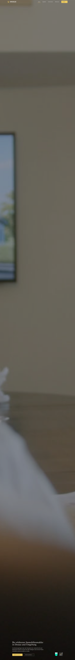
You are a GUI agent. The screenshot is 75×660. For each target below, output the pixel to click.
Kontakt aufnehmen (29, 654)
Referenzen (57, 1)
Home (39, 1)
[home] (12, 2)
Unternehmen (50, 1)
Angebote (44, 1)
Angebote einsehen (17, 654)
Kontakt (64, 1)
